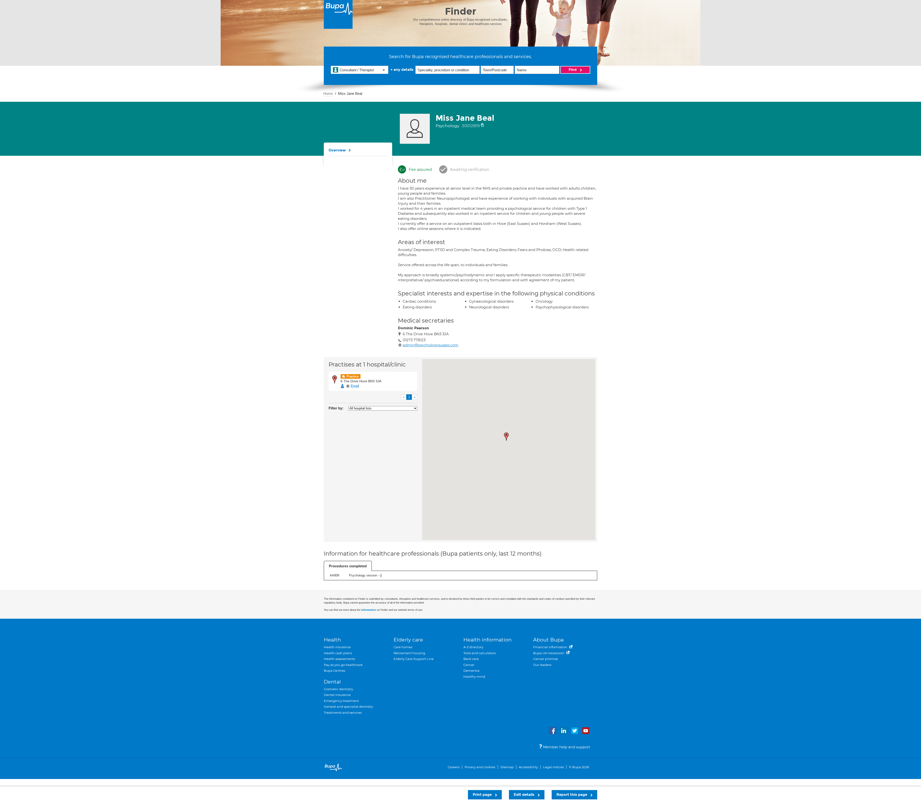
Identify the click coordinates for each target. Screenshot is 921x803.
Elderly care (408, 640)
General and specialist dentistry (348, 706)
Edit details (524, 794)
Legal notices (553, 767)
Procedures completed (348, 566)
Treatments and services (343, 712)
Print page (483, 794)
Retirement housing (409, 653)
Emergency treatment (341, 701)
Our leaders (542, 665)
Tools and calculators (479, 653)
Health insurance (337, 647)
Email (355, 386)
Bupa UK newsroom (549, 653)
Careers (454, 767)
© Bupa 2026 (579, 767)
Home (328, 93)
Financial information (550, 647)
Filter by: (336, 408)
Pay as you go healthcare (343, 665)
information (368, 609)
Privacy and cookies (480, 767)
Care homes (403, 647)
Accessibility (528, 767)
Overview (337, 150)
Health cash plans (338, 653)
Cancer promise (545, 659)
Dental (332, 682)
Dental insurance (337, 695)
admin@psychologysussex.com (430, 345)
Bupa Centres (334, 670)
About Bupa (548, 640)
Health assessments (339, 659)
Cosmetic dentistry (338, 689)
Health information (487, 640)
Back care (471, 659)
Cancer (468, 665)
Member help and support (566, 747)
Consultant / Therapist (357, 70)
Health (332, 640)
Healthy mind (474, 676)
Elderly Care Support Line (414, 659)
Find (573, 69)
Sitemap (507, 767)
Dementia (471, 670)
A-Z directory (473, 647)
